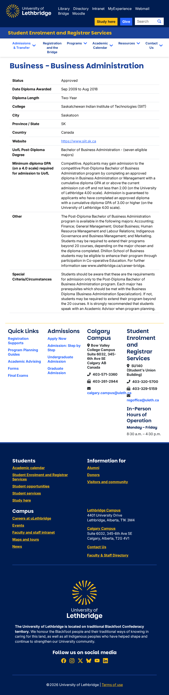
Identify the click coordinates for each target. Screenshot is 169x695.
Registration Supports (18, 340)
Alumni (93, 468)
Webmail (142, 8)
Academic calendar (28, 468)
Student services (26, 493)
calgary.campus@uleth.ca (109, 393)
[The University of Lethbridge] (84, 599)
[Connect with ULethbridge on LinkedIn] (105, 660)
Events (18, 525)
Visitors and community (107, 482)
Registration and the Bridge (52, 47)
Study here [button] (106, 21)
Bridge (63, 13)
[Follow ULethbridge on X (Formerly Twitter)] (80, 660)
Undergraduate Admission (60, 359)
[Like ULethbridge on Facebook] (63, 660)
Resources (126, 43)
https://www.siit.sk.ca (78, 141)
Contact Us (151, 45)
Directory (81, 8)
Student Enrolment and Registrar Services (60, 32)
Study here (21, 500)
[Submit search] (159, 21)
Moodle (78, 13)
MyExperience (120, 8)
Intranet (98, 8)
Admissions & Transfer (21, 45)
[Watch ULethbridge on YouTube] (97, 660)
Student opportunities (31, 486)
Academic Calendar (100, 45)
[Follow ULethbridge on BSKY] (88, 660)
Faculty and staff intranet (33, 532)
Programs (74, 43)
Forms (13, 368)
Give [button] (126, 21)
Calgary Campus (101, 528)
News (17, 546)
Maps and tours (25, 539)
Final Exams (18, 375)
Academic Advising (24, 361)
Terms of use (112, 684)
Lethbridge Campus (104, 510)
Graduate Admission (57, 370)
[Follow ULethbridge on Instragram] (71, 660)
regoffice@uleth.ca (143, 400)
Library (64, 8)
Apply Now (57, 338)
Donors (93, 475)
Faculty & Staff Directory (108, 555)
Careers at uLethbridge (31, 518)
